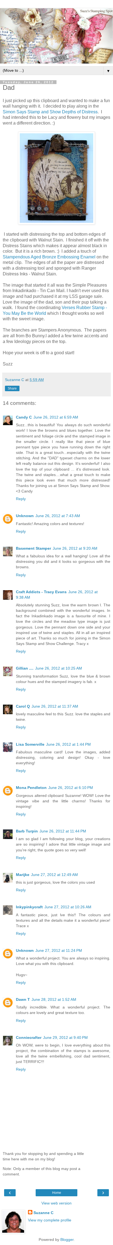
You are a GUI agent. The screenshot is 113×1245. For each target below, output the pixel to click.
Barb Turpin (27, 831)
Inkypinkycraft (29, 907)
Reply (21, 499)
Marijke (22, 874)
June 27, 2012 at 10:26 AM (67, 907)
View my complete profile (49, 1220)
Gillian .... (24, 668)
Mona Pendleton (31, 787)
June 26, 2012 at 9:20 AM (75, 548)
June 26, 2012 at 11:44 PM (62, 831)
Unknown (25, 516)
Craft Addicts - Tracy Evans (41, 592)
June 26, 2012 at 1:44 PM (68, 744)
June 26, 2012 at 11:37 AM (55, 706)
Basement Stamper (33, 548)
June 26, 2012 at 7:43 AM (57, 516)
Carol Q (23, 706)
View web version (56, 1203)
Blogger (67, 1239)
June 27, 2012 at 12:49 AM (54, 874)
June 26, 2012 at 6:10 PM (70, 787)
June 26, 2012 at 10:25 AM (58, 668)
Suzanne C (43, 1213)
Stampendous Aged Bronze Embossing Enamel (49, 257)
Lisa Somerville (30, 744)
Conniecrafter (28, 1037)
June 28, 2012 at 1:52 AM (54, 999)
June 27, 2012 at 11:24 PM (58, 950)
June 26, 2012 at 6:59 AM (55, 417)
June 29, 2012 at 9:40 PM (65, 1037)
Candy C (24, 417)
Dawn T (23, 999)
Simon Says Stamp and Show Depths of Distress (50, 111)
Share (12, 388)
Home (56, 1193)
